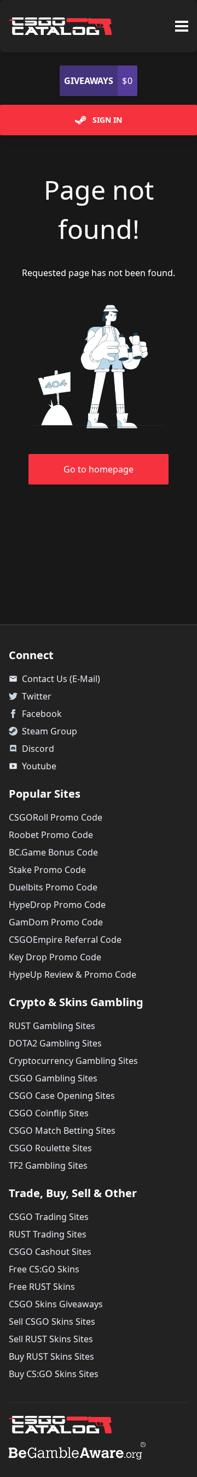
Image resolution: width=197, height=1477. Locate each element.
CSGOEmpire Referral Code (65, 940)
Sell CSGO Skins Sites (52, 1321)
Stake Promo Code (47, 870)
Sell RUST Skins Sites (51, 1339)
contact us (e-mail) (54, 679)
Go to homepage (98, 469)
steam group (49, 731)
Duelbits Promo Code (53, 887)
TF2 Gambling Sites (48, 1165)
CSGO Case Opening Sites (62, 1096)
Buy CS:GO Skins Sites (54, 1374)
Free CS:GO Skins (44, 1269)
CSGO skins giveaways (56, 1304)
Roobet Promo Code (51, 835)
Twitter (36, 696)
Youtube (32, 766)
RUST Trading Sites (47, 1234)
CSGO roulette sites (50, 1148)
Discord (38, 749)
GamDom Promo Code (56, 922)
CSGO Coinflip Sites (49, 1113)
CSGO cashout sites (50, 1252)
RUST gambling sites (52, 1026)
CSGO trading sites (49, 1217)
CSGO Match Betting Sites (62, 1131)
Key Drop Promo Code (55, 957)
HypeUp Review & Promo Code (72, 974)
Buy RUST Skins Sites (51, 1356)
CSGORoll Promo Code (55, 817)
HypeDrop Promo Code (57, 905)
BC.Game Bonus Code (53, 852)
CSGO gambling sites (53, 1078)
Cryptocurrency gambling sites (73, 1061)
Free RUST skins (42, 1287)
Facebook (42, 714)
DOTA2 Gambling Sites (55, 1043)
